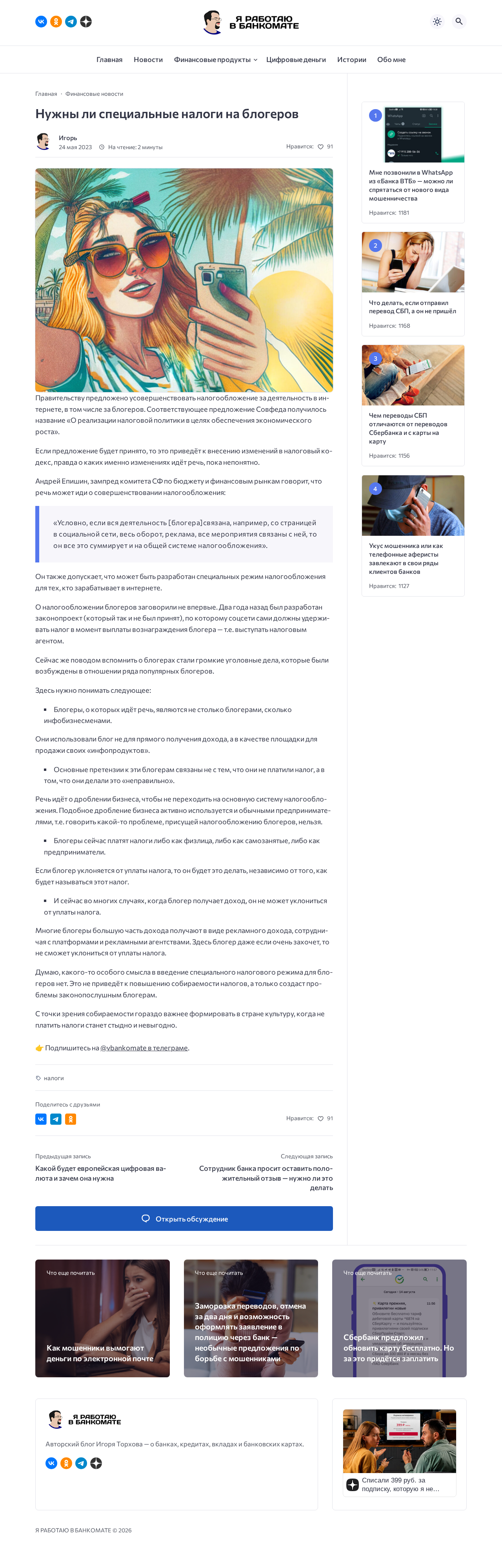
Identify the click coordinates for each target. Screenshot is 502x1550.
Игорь (68, 137)
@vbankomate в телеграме (144, 1047)
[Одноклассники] (56, 21)
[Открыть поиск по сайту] (459, 21)
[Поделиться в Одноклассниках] (70, 1119)
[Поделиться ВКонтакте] (41, 1119)
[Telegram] (71, 21)
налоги (54, 1077)
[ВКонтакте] (41, 21)
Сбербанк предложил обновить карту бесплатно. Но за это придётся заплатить (399, 1347)
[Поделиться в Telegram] (56, 1119)
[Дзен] (86, 21)
